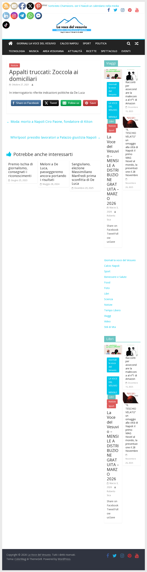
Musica (34, 51)
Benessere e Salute (115, 277)
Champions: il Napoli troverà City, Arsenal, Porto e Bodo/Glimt (84, 4)
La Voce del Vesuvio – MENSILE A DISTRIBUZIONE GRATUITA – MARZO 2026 (113, 170)
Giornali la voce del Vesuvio (36, 43)
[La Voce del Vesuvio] (10, 43)
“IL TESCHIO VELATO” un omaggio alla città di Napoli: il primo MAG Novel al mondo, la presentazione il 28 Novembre (131, 152)
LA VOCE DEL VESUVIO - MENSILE (113, 110)
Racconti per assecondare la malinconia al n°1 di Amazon (131, 92)
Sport (87, 43)
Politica (100, 43)
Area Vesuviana (53, 51)
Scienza (108, 299)
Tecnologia (17, 51)
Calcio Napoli (69, 43)
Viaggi (107, 315)
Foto (107, 288)
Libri (111, 121)
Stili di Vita (110, 327)
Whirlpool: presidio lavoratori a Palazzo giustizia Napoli (55, 137)
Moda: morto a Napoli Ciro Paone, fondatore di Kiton (49, 121)
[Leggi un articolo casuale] (137, 43)
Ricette (91, 51)
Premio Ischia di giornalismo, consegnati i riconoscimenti (20, 170)
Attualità (75, 51)
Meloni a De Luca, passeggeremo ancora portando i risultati (53, 172)
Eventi (126, 51)
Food (107, 282)
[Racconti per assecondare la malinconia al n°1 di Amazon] (131, 71)
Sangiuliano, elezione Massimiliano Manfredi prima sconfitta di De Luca (84, 174)
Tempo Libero (112, 310)
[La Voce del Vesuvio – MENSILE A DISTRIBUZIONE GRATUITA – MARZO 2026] (113, 71)
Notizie (14, 65)
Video (107, 321)
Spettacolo (109, 51)
